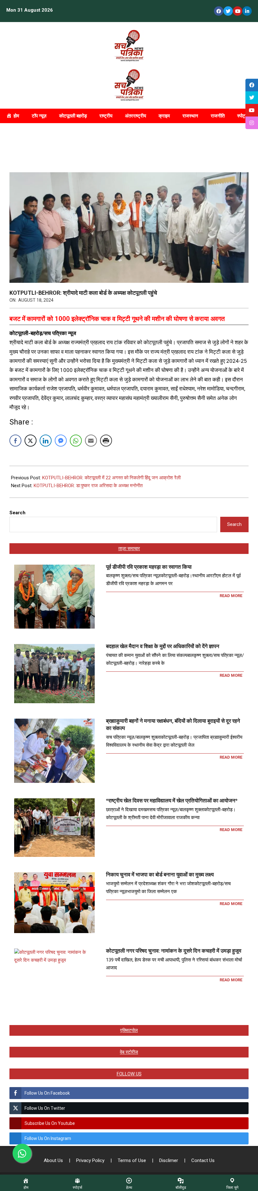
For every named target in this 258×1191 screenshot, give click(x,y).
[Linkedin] (247, 11)
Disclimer (169, 1160)
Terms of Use (132, 1160)
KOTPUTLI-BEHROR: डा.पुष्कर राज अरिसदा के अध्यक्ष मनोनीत (88, 485)
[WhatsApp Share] (76, 441)
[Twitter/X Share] (30, 441)
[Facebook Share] (15, 441)
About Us (54, 1160)
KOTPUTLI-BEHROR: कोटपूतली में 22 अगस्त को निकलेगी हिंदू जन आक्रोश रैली (111, 478)
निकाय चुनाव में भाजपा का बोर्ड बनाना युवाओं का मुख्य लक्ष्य (160, 874)
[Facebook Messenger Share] (61, 441)
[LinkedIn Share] (46, 441)
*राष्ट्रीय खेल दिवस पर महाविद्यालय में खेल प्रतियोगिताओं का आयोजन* (172, 800)
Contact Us (203, 1160)
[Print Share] (106, 441)
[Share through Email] (91, 441)
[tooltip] (251, 85)
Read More (231, 595)
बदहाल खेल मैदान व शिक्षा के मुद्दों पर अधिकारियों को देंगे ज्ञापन (162, 646)
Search (17, 513)
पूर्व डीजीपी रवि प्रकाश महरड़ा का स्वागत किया (149, 567)
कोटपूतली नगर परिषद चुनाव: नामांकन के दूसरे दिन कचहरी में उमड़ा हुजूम (173, 951)
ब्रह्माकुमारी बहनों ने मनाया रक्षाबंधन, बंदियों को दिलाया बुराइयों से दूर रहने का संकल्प (173, 724)
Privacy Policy (91, 1160)
